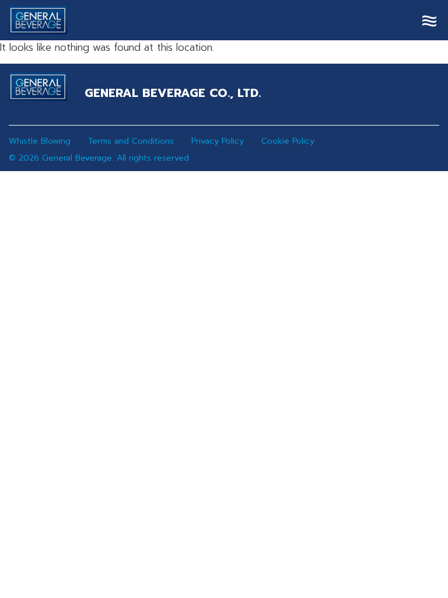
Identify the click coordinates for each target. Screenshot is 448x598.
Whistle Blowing (40, 141)
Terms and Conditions (131, 141)
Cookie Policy (287, 141)
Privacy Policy (217, 141)
